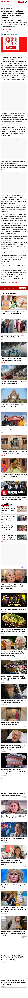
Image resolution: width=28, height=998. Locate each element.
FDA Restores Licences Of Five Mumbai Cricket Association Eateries (12, 406)
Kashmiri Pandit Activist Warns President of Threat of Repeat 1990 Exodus (14, 452)
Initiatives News (4, 531)
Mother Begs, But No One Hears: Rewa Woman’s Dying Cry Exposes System (12, 336)
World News (3, 385)
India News (3, 32)
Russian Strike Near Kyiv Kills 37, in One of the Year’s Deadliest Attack (13, 382)
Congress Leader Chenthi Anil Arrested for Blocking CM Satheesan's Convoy (13, 499)
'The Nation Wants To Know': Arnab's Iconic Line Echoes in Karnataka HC (14, 429)
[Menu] (26, 2)
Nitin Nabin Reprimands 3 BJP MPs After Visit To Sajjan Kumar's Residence (13, 313)
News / (2, 5)
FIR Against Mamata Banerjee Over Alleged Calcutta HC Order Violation (14, 475)
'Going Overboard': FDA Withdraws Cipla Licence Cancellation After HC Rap (13, 359)
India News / (7, 5)
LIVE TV (21, 1)
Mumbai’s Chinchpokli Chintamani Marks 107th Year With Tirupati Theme (8, 528)
